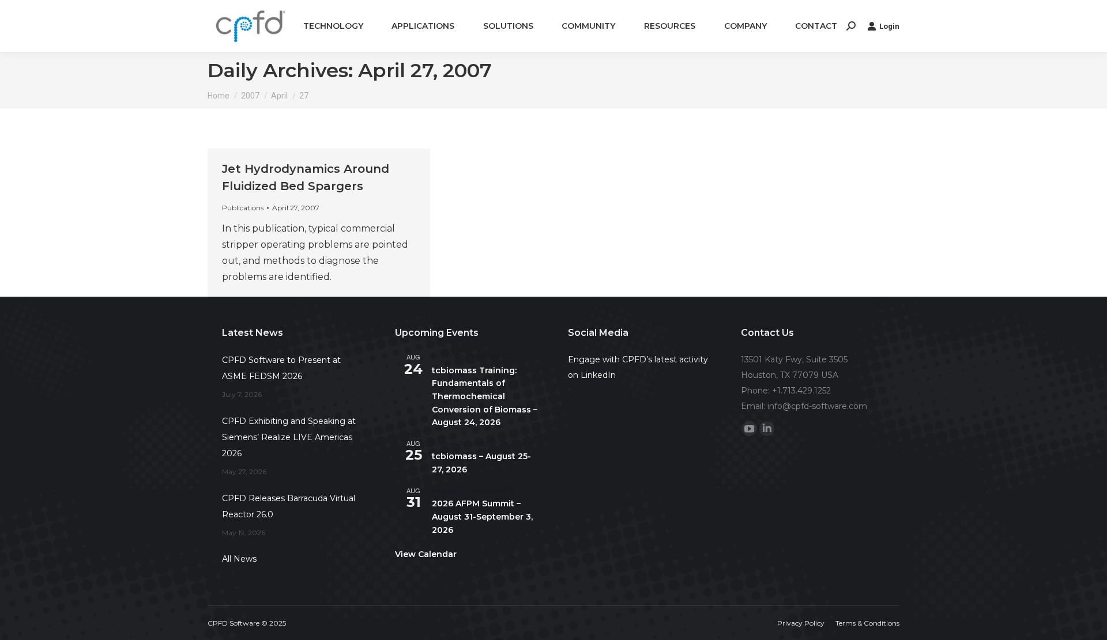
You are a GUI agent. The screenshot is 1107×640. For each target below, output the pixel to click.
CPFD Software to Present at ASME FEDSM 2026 (281, 368)
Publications (242, 207)
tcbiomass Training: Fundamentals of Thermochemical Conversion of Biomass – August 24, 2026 (484, 396)
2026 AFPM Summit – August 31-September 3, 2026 (482, 516)
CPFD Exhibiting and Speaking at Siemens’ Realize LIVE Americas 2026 (289, 437)
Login (889, 26)
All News (239, 559)
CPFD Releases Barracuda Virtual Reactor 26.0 (288, 506)
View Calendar (426, 554)
